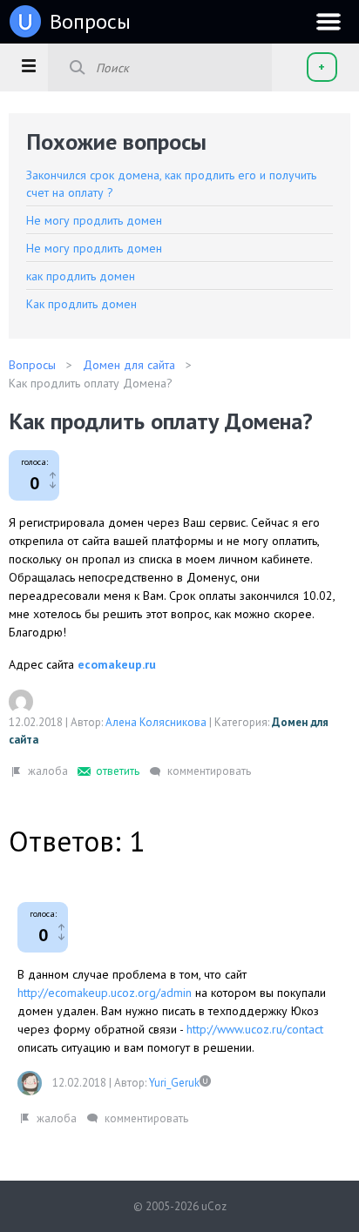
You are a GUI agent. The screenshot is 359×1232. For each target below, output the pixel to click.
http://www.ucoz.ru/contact (254, 1029)
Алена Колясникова (156, 722)
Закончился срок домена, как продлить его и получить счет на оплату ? (171, 183)
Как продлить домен (81, 304)
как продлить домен (80, 276)
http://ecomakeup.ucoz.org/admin (104, 992)
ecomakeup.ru (117, 664)
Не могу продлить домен (94, 220)
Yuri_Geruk (174, 1082)
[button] (28, 65)
